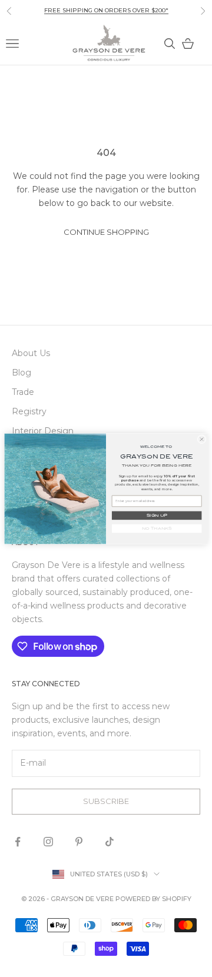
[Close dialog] (202, 439)
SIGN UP (157, 515)
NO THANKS (157, 528)
